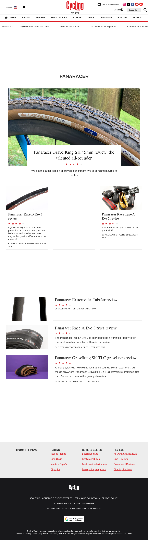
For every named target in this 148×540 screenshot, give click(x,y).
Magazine (106, 17)
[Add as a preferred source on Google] (74, 519)
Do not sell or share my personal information (74, 509)
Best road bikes (90, 454)
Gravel (91, 17)
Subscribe (133, 10)
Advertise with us (84, 503)
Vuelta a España (59, 464)
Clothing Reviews (123, 469)
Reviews (40, 17)
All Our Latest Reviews (125, 454)
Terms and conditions (87, 498)
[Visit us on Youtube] (137, 4)
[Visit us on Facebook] (132, 4)
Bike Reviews (121, 459)
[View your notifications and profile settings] (24, 7)
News (13, 17)
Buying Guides (59, 17)
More (136, 17)
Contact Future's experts (57, 498)
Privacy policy (110, 498)
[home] (6, 18)
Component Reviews (124, 464)
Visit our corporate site (111, 531)
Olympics (55, 469)
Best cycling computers (94, 469)
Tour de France (58, 454)
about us (35, 498)
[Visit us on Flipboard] (141, 4)
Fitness (77, 17)
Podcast (122, 17)
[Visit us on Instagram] (124, 4)
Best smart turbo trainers (94, 464)
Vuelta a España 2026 (69, 26)
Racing (26, 17)
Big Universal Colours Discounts (34, 26)
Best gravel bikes (91, 459)
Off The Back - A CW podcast (103, 26)
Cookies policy (62, 503)
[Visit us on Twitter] (128, 4)
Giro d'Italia (56, 459)
